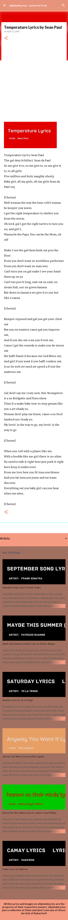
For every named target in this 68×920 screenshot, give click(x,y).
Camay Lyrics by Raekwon (15, 869)
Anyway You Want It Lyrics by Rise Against (23, 756)
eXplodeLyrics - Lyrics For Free (28, 5)
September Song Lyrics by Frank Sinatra (21, 587)
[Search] (63, 5)
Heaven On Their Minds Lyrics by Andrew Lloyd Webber (29, 812)
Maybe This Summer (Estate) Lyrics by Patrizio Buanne (28, 643)
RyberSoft (40, 913)
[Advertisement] (34, 80)
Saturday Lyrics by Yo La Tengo (17, 700)
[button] (6, 38)
